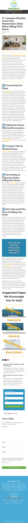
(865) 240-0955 (18, 11)
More (13, 12)
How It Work (13, 352)
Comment (5, 426)
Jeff (4, 33)
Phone (7, 396)
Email (6, 401)
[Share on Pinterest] (8, 360)
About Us (14, 335)
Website (4, 452)
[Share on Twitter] (5, 360)
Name (4, 442)
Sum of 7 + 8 (5, 462)
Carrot (23, 521)
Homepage (14, 319)
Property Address (10, 391)
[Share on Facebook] (3, 360)
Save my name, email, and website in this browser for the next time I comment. (13, 459)
